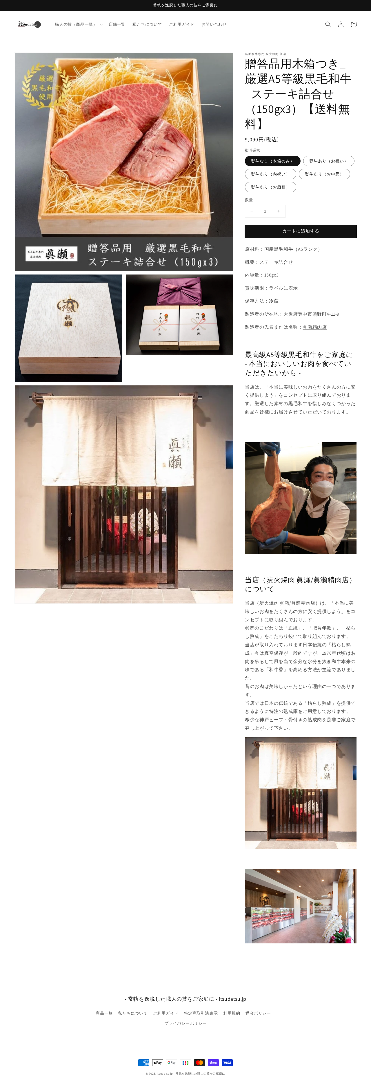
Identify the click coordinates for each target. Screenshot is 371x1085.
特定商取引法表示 (201, 1013)
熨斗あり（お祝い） (328, 161)
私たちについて (133, 1013)
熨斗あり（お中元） (324, 174)
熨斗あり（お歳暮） (270, 187)
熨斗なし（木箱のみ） (272, 161)
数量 (249, 199)
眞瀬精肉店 (315, 327)
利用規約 (231, 1013)
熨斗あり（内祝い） (270, 174)
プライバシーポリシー (185, 1023)
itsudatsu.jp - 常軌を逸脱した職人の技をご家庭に (191, 1073)
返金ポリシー (258, 1013)
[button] (328, 24)
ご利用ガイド (166, 1013)
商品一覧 (104, 1013)
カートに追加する (300, 231)
